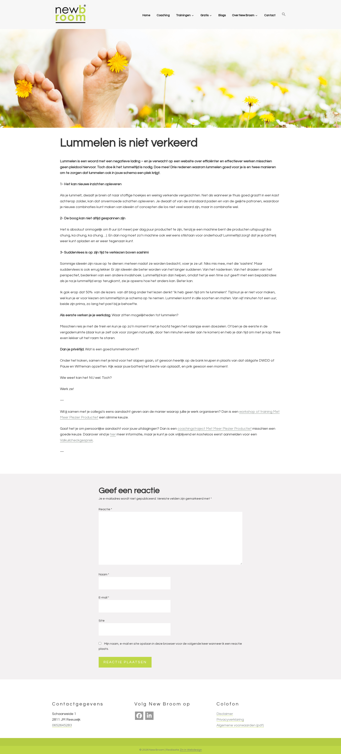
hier (113, 434)
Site (102, 620)
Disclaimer (224, 714)
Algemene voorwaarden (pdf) (240, 725)
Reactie (105, 509)
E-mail (104, 597)
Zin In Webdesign (191, 749)
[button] (284, 14)
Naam (104, 574)
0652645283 (62, 725)
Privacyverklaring (230, 719)
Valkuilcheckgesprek (76, 440)
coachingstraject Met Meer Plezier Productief (215, 428)
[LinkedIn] (149, 716)
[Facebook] (139, 716)
